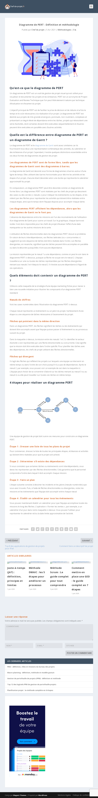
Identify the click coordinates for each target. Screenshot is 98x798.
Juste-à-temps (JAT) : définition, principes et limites (16, 576)
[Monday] (27, 777)
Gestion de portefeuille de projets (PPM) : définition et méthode (34, 678)
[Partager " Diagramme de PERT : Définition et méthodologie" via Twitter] (37, 529)
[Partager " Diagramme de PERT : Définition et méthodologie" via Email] (71, 529)
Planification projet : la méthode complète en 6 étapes (30, 690)
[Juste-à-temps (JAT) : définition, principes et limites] (16, 562)
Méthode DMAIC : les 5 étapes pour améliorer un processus (37, 576)
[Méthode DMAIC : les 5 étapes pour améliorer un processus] (38, 562)
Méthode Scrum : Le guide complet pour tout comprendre (59, 576)
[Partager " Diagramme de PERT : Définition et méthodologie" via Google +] (42, 529)
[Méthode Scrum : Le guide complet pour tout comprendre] (59, 562)
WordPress (42, 795)
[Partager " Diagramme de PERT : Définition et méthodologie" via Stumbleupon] (66, 529)
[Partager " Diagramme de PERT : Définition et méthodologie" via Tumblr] (47, 529)
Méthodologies (64, 29)
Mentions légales (64, 795)
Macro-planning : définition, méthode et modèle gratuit (30, 672)
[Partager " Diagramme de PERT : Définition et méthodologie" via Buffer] (61, 529)
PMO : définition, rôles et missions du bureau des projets (31, 667)
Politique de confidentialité (83, 795)
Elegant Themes (19, 795)
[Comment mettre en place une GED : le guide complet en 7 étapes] (81, 562)
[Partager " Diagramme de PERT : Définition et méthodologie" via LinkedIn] (56, 529)
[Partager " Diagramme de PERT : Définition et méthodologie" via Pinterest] (52, 529)
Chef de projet (37, 29)
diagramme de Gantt (44, 145)
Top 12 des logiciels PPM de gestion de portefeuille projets (31, 684)
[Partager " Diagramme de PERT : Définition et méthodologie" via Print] (76, 529)
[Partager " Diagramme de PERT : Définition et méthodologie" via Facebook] (32, 529)
